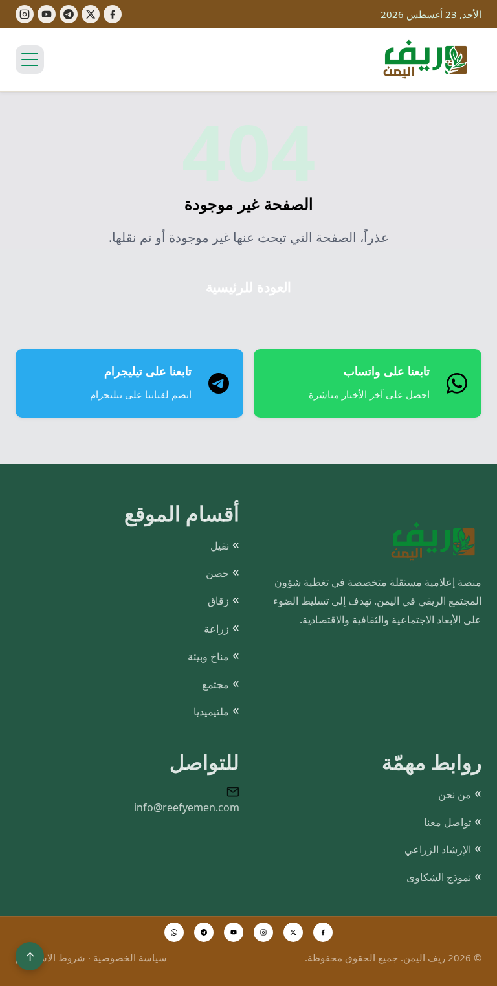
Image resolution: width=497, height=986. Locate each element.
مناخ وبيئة (208, 656)
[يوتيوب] (47, 14)
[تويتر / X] (293, 932)
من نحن (454, 794)
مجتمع (215, 684)
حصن (217, 573)
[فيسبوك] (113, 14)
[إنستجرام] (25, 14)
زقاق (218, 601)
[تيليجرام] (69, 14)
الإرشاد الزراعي (437, 849)
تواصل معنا (447, 822)
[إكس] (91, 14)
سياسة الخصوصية (130, 957)
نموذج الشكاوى (438, 877)
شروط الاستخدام (50, 957)
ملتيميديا (211, 711)
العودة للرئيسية (248, 287)
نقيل (219, 546)
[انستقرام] (263, 932)
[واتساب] (174, 932)
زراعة (216, 629)
